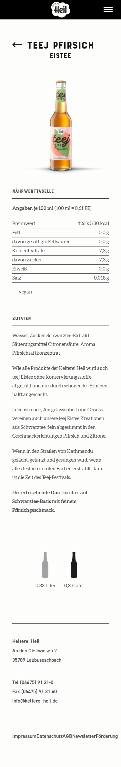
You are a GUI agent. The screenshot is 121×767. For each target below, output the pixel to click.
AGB (67, 736)
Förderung (107, 736)
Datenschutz (49, 736)
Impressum (24, 736)
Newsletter (84, 736)
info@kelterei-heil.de (35, 700)
